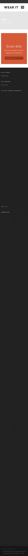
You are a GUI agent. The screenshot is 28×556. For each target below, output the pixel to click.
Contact (22, 553)
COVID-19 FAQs (6, 551)
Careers (18, 551)
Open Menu (22, 7)
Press (13, 551)
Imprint (23, 551)
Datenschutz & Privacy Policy (11, 553)
